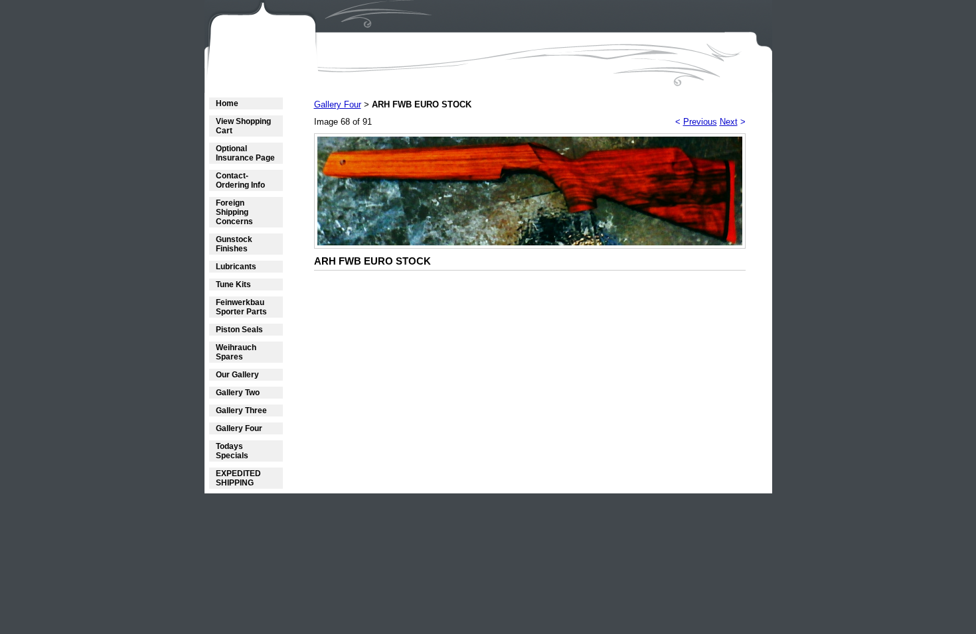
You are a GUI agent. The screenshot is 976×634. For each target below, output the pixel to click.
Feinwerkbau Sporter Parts (241, 307)
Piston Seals (239, 329)
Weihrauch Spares (236, 352)
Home (227, 103)
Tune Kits (233, 284)
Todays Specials (232, 451)
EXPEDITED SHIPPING (238, 478)
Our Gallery (237, 374)
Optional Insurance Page (245, 153)
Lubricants (236, 266)
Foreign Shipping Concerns (234, 212)
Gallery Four (239, 428)
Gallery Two (238, 392)
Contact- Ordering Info (240, 180)
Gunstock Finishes (234, 244)
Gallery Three (241, 410)
